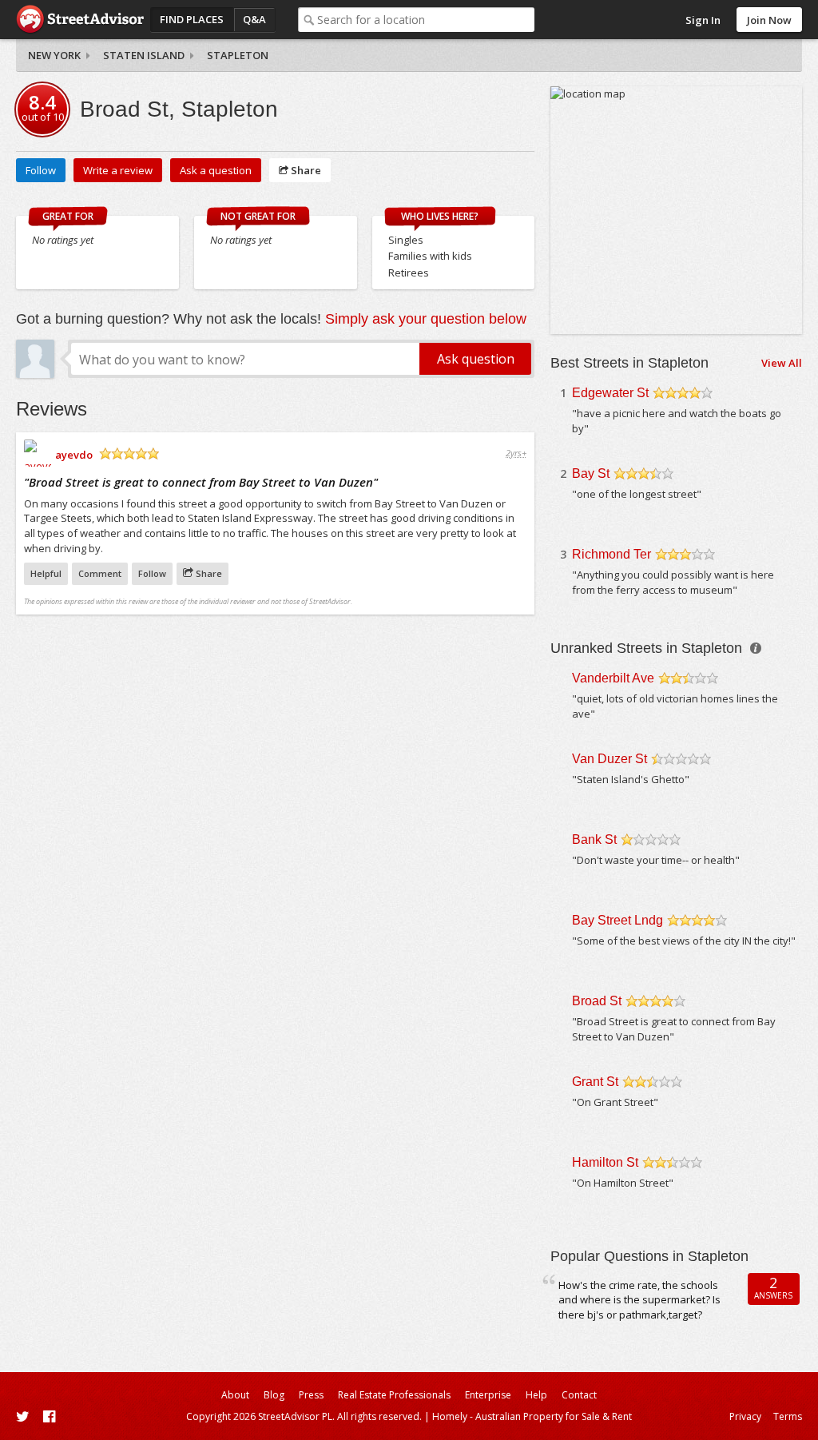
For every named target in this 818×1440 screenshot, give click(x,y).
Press (311, 1395)
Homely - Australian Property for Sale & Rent (532, 1416)
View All (781, 363)
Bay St (591, 473)
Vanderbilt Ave (613, 678)
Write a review (118, 170)
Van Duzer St (609, 759)
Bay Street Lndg (617, 920)
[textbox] (426, 19)
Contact (579, 1395)
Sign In (703, 20)
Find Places (192, 19)
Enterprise (488, 1395)
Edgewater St (610, 393)
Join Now (769, 20)
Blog (274, 1395)
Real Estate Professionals (394, 1395)
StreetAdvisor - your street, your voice (80, 19)
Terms (787, 1416)
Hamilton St (605, 1162)
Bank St (594, 839)
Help (536, 1395)
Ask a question (216, 170)
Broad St (596, 1001)
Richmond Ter (611, 554)
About (235, 1395)
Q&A (254, 19)
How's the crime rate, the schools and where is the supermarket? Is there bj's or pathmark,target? (639, 1300)
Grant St (595, 1081)
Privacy (745, 1416)
